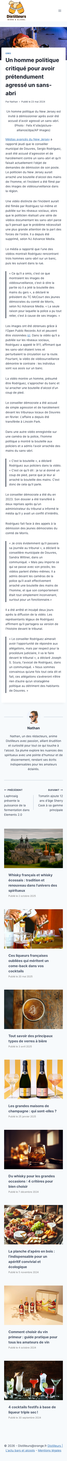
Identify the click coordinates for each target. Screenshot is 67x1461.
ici (28, 335)
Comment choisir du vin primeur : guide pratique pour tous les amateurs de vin (32, 1337)
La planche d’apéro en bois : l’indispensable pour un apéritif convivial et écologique (31, 1259)
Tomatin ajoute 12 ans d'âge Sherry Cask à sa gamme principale (50, 800)
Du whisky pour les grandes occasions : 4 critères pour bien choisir (31, 1181)
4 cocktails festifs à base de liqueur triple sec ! (32, 1409)
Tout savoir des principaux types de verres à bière (30, 1038)
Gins (8, 53)
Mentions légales (49, 1450)
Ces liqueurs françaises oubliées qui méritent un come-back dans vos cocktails (28, 963)
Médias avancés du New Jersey (27, 139)
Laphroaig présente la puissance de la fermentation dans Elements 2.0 (17, 802)
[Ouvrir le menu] (60, 10)
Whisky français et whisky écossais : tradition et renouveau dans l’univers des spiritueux (32, 883)
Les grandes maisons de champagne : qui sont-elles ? (32, 1108)
